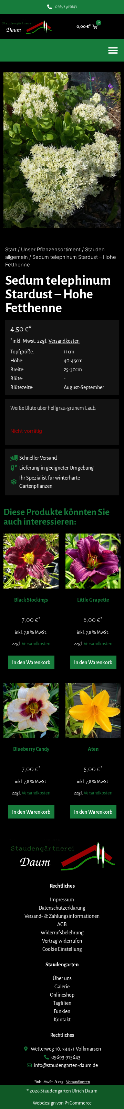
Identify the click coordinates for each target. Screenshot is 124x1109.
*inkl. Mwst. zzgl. (45, 341)
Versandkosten (36, 643)
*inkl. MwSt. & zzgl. (62, 1082)
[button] (113, 50)
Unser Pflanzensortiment (51, 249)
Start (11, 249)
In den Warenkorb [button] (31, 662)
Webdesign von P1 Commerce (62, 1103)
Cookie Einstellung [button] (62, 949)
